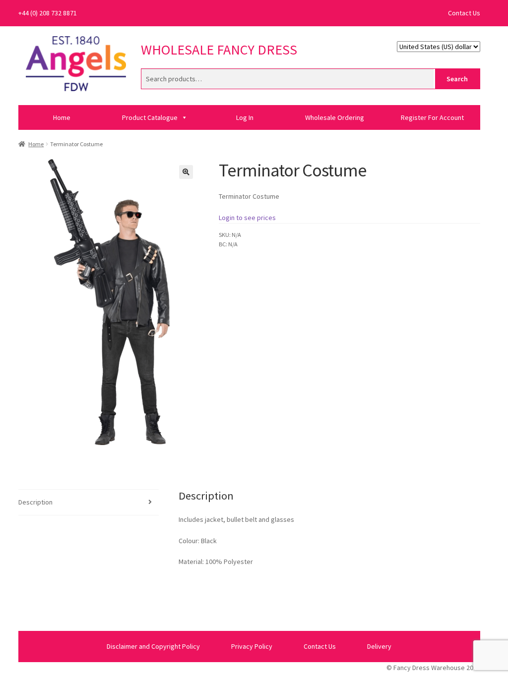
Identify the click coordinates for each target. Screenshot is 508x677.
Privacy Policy (251, 646)
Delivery (379, 646)
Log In (245, 117)
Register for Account (432, 117)
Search (457, 78)
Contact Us (464, 12)
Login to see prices (247, 217)
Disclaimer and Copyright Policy (153, 646)
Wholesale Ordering (334, 117)
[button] (186, 172)
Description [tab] (35, 502)
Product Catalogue (150, 117)
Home (61, 117)
